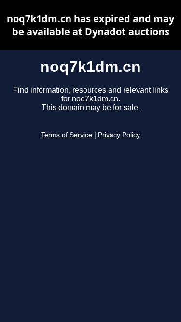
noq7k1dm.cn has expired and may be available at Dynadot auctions (90, 25)
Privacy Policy (119, 135)
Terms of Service (66, 135)
